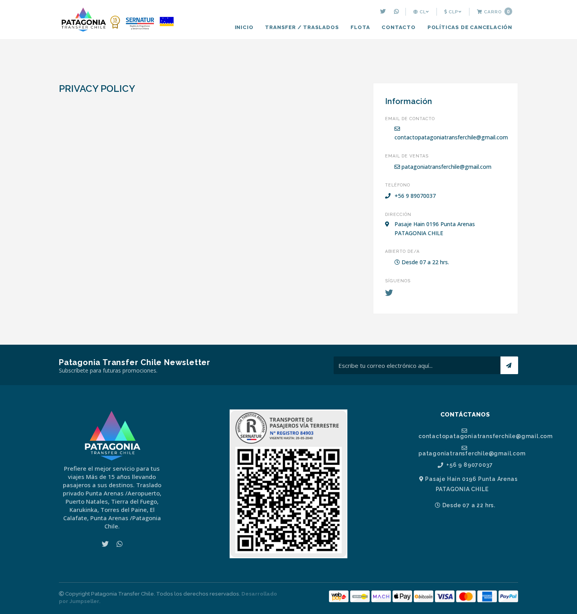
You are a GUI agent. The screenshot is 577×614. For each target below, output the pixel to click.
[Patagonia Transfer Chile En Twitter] (384, 12)
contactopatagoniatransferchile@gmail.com (451, 137)
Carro (496, 11)
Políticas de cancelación (469, 27)
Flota (360, 27)
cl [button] (422, 12)
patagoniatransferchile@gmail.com (445, 166)
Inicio (244, 27)
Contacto (398, 27)
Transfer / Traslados (302, 27)
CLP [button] (452, 12)
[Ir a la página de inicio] (118, 20)
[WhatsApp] (397, 12)
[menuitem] (384, 12)
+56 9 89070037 (469, 465)
